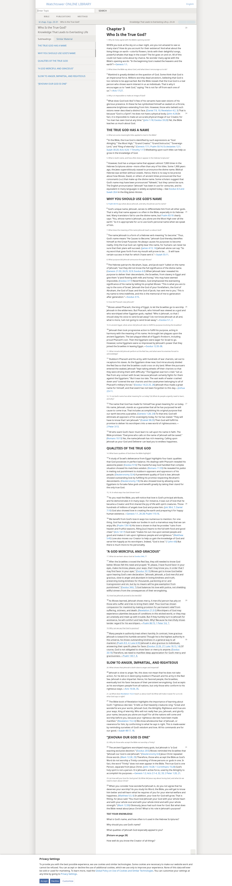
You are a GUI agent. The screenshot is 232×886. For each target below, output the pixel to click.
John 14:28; (149, 766)
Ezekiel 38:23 (147, 420)
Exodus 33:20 (161, 120)
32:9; (130, 271)
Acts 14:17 (120, 531)
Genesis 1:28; (144, 413)
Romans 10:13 (114, 438)
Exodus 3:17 (125, 280)
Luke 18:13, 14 (172, 646)
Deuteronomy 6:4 (151, 753)
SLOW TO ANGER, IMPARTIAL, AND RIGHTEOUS (61, 76)
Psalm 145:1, (129, 655)
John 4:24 (172, 113)
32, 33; (160, 773)
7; (174, 507)
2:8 (153, 413)
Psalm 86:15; (149, 623)
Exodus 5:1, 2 (166, 320)
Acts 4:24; (124, 149)
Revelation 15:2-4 (127, 694)
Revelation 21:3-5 (147, 610)
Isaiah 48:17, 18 (126, 730)
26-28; (142, 513)
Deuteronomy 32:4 (124, 474)
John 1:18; (149, 120)
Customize (68, 881)
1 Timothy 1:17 (136, 149)
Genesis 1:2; (141, 773)
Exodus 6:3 (139, 271)
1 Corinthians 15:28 (165, 766)
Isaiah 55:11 (162, 254)
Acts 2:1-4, (152, 773)
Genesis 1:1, (133, 513)
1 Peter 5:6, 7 (162, 623)
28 (152, 384)
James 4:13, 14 (149, 248)
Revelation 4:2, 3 (169, 110)
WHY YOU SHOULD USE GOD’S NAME (57, 53)
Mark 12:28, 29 (128, 757)
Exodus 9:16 (130, 464)
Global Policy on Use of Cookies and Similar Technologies (124, 870)
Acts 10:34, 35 (132, 688)
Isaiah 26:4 (112, 192)
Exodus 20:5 (143, 750)
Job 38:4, (169, 507)
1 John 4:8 (171, 541)
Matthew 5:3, (125, 795)
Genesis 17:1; (143, 146)
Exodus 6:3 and (176, 188)
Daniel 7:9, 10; (154, 110)
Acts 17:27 (118, 90)
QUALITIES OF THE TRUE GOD (53, 60)
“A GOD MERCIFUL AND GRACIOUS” (56, 68)
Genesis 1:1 (121, 64)
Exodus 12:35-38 (154, 346)
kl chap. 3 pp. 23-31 (48, 22)
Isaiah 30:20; (113, 149)
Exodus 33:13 (143, 571)
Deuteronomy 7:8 (130, 481)
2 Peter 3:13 (113, 426)
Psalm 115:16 (152, 513)
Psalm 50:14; (156, 146)
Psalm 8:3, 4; (123, 643)
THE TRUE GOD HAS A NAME (52, 45)
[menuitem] (193, 10)
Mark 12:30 (123, 805)
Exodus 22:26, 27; (156, 646)
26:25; (125, 271)
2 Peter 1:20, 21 (172, 773)
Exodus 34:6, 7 (140, 556)
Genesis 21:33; (114, 271)
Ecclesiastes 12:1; (172, 146)
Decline (55, 881)
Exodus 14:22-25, (143, 384)
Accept (44, 881)
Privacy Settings (69, 873)
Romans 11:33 (155, 468)
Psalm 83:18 (113, 204)
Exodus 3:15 (133, 296)
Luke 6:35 (135, 643)
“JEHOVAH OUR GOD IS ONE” (52, 83)
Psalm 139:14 (124, 525)
